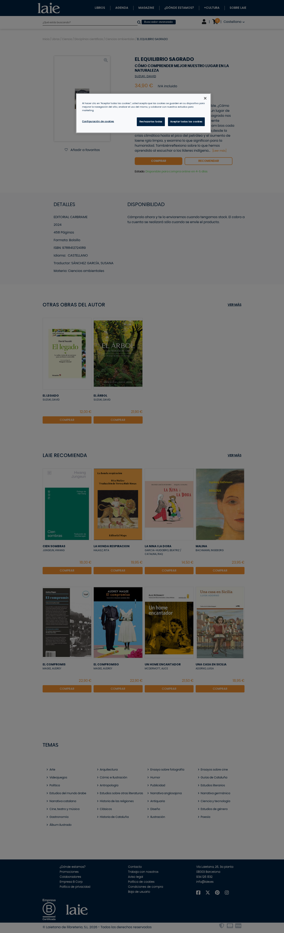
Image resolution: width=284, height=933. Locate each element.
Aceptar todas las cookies (186, 121)
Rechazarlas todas (151, 121)
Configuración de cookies (98, 121)
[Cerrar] (205, 98)
